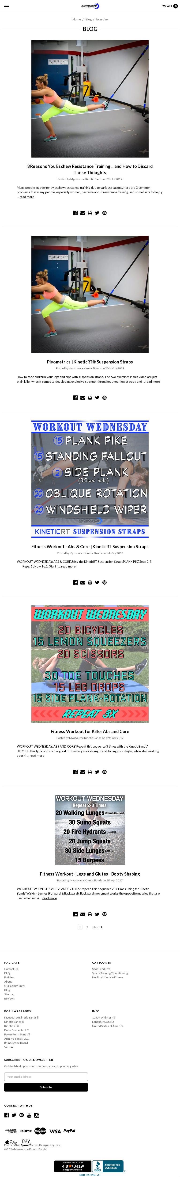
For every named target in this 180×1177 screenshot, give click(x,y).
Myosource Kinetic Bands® (21, 1017)
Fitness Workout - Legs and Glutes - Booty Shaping (90, 873)
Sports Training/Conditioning (110, 973)
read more (27, 197)
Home (77, 19)
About (8, 981)
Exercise (102, 19)
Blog (89, 19)
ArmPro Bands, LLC (16, 1038)
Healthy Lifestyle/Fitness (108, 977)
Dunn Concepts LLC (16, 1030)
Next (96, 927)
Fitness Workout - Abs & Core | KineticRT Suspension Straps (90, 546)
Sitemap (9, 994)
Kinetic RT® (11, 1026)
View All (9, 1047)
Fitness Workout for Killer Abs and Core (90, 731)
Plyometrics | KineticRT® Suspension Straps (90, 361)
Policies (9, 977)
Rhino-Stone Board (16, 1043)
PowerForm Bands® (17, 1034)
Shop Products (101, 969)
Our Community (14, 986)
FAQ (7, 973)
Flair (57, 1145)
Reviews (9, 998)
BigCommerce (28, 1145)
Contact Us (11, 969)
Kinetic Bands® (14, 1021)
